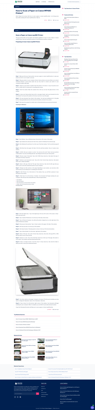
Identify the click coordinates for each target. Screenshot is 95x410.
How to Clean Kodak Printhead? (70, 39)
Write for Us (51, 1)
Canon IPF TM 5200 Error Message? (21, 371)
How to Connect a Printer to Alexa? (23, 324)
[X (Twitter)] (18, 397)
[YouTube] (20, 397)
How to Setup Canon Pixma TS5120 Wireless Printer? (58, 371)
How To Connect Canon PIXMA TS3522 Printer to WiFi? (27, 319)
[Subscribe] (37, 393)
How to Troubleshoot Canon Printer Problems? (23, 368)
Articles (44, 1)
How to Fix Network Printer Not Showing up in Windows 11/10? (28, 330)
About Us (43, 386)
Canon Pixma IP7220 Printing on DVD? (22, 374)
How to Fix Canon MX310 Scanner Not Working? (25, 321)
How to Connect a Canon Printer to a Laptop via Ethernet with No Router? (28, 377)
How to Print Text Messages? (66, 399)
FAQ (42, 390)
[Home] (18, 2)
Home (38, 1)
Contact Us (43, 388)
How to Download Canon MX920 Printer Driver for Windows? (28, 327)
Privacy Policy (43, 392)
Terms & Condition (44, 394)
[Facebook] (15, 397)
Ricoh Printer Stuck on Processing (71, 31)
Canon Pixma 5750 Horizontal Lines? (55, 374)
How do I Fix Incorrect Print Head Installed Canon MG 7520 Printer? (60, 368)
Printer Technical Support (47, 408)
